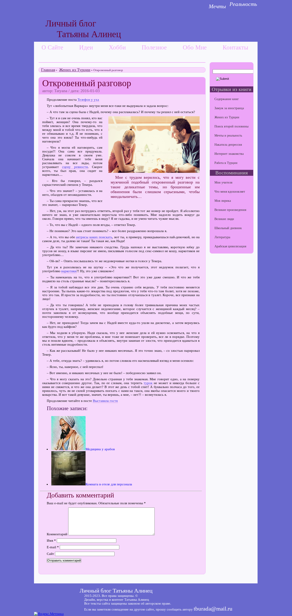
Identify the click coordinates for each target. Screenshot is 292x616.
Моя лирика (222, 200)
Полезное (154, 47)
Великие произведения (230, 210)
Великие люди (224, 219)
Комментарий (57, 534)
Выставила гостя (105, 401)
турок (148, 383)
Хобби (117, 47)
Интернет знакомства (229, 153)
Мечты (217, 6)
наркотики (68, 271)
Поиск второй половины (231, 126)
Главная (48, 69)
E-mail (53, 547)
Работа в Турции (225, 163)
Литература (222, 237)
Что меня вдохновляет (229, 191)
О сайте (52, 47)
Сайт (50, 554)
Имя (51, 540)
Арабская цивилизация (230, 246)
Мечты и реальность (228, 135)
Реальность (243, 4)
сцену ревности (75, 167)
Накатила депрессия (228, 144)
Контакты (235, 47)
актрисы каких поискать (94, 237)
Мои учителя (223, 182)
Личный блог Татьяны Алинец (116, 591)
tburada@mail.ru (213, 609)
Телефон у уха (88, 99)
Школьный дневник (228, 228)
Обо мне (195, 47)
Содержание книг (226, 99)
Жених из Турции (74, 69)
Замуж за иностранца (229, 108)
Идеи (86, 47)
